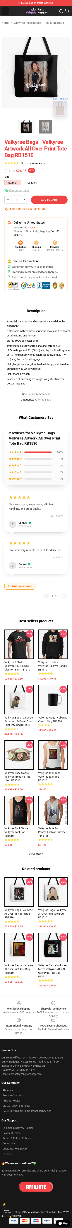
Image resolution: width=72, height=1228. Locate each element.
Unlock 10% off (7, 1212)
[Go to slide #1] (26, 127)
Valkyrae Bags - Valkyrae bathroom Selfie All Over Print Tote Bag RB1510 (18, 721)
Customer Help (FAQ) (15, 1148)
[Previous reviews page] (46, 596)
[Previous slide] (7, 72)
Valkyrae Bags (54, 23)
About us (8, 1090)
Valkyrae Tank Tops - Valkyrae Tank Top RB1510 (50, 777)
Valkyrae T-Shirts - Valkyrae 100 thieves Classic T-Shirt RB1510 (17, 666)
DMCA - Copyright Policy (16, 1105)
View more (36, 854)
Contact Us (9, 1143)
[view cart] (67, 11)
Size (6, 176)
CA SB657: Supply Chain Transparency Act (27, 1110)
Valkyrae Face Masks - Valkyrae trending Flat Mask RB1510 (17, 777)
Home (5, 23)
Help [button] (65, 1223)
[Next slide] (65, 72)
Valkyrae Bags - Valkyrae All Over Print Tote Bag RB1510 (18, 914)
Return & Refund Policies (17, 1138)
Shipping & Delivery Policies (18, 1127)
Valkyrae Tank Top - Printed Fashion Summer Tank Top (52, 832)
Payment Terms (11, 1133)
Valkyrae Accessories (27, 23)
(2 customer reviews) (33, 163)
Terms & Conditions (14, 1095)
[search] (61, 11)
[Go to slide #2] (45, 127)
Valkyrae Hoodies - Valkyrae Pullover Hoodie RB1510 (52, 666)
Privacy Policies (11, 1100)
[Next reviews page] (64, 596)
